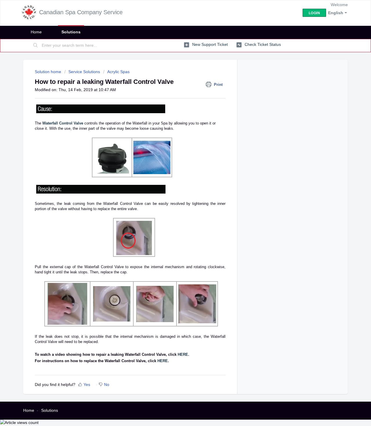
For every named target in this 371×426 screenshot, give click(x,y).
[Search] (35, 45)
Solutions (71, 32)
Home (36, 32)
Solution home (48, 71)
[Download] (174, 138)
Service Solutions (84, 71)
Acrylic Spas (118, 71)
